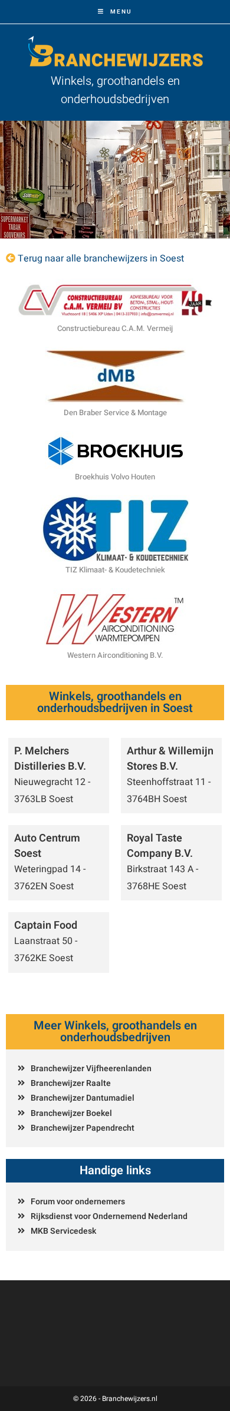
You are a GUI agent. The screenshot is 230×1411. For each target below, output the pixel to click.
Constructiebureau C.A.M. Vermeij (115, 328)
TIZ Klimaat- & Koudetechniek (115, 569)
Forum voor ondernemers (78, 1201)
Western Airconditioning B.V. (115, 655)
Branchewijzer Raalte (71, 1083)
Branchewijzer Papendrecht (82, 1128)
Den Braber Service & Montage (115, 412)
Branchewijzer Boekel (71, 1113)
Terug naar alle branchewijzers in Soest (101, 258)
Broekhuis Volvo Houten (115, 476)
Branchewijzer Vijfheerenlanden (91, 1068)
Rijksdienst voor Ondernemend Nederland (109, 1216)
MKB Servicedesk (63, 1231)
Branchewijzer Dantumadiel (82, 1098)
